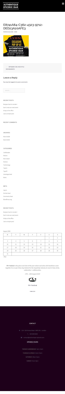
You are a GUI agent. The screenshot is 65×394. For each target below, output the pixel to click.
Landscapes (6, 152)
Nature (5, 155)
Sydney (27, 386)
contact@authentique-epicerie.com (33, 335)
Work (4, 177)
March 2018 (6, 136)
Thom (15, 31)
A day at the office (8, 110)
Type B (5, 171)
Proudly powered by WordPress (11, 386)
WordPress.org (7, 199)
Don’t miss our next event (10, 107)
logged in (13, 82)
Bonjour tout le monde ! (10, 104)
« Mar (4, 257)
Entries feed (6, 193)
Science (5, 162)
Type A (5, 168)
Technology (6, 165)
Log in (5, 190)
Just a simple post (8, 113)
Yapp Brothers (12, 266)
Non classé (6, 158)
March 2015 (6, 140)
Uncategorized (7, 174)
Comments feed (8, 196)
